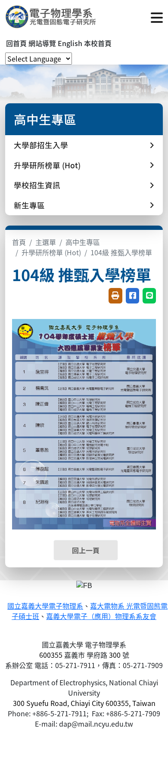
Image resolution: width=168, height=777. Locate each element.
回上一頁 (86, 550)
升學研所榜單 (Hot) (51, 252)
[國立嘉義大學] (51, 16)
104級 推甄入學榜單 (121, 252)
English (70, 43)
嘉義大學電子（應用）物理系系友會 (101, 616)
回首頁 (16, 43)
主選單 (45, 242)
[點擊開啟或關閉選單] (157, 16)
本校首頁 (98, 43)
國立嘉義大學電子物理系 (45, 606)
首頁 (19, 242)
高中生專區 (82, 242)
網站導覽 (42, 43)
